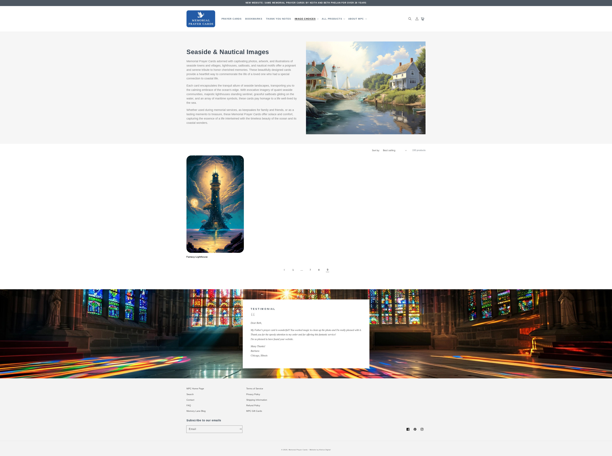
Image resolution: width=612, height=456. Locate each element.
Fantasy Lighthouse (197, 257)
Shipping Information (256, 400)
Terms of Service (254, 388)
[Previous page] (284, 269)
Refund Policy (253, 405)
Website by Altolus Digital (320, 450)
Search (190, 394)
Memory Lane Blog (196, 411)
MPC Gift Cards (254, 411)
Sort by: (376, 150)
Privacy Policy (253, 394)
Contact (190, 400)
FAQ (188, 405)
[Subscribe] (240, 429)
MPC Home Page (195, 388)
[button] (306, 18)
